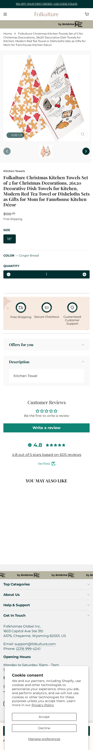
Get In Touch (14, 615)
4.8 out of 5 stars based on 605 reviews (46, 455)
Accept (44, 717)
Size (6, 230)
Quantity (11, 266)
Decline (44, 728)
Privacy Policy (43, 705)
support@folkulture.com (35, 644)
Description (19, 361)
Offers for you (21, 344)
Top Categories (16, 584)
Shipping (16, 219)
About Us (11, 594)
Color (21, 255)
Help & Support (16, 605)
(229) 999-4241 (28, 648)
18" (9, 239)
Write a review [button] (46, 428)
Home (7, 33)
